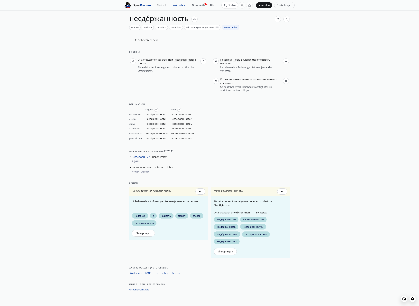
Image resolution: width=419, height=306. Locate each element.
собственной (165, 59)
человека (225, 63)
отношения (268, 79)
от (155, 59)
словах (247, 59)
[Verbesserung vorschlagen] (278, 19)
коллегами (226, 83)
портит (257, 79)
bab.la (165, 273)
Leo (156, 273)
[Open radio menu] (404, 299)
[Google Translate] (242, 5)
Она (140, 59)
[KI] (249, 5)
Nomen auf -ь (230, 27)
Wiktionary (136, 273)
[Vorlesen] (194, 19)
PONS (148, 273)
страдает (148, 59)
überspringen (143, 233)
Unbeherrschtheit (139, 289)
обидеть (265, 59)
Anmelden (264, 5)
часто (248, 79)
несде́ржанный (141, 156)
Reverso (176, 273)
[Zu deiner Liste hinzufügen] (286, 19)
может (256, 59)
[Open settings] (413, 299)
